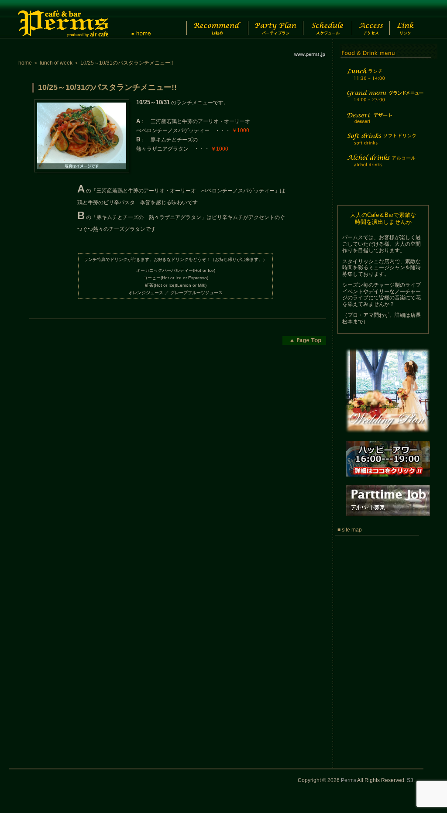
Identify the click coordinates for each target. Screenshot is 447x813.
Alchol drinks (384, 166)
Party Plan (271, 19)
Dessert (384, 124)
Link (413, 19)
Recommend (210, 19)
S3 (410, 780)
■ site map (349, 530)
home (25, 63)
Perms (348, 780)
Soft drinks (384, 144)
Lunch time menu (384, 79)
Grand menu (384, 101)
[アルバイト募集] (387, 521)
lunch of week (56, 63)
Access (376, 19)
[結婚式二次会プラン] (387, 438)
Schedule (327, 19)
